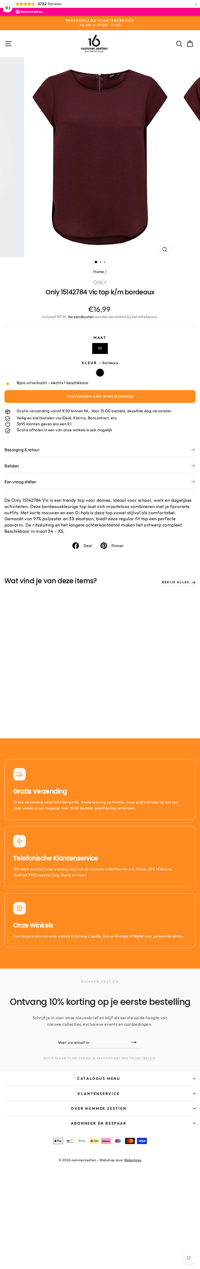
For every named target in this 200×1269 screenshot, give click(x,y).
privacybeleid (142, 1058)
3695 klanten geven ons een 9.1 (44, 423)
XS (100, 348)
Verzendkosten (81, 316)
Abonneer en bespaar (98, 1123)
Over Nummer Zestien (98, 1108)
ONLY (100, 282)
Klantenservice (99, 1093)
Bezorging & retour (21, 449)
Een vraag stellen (20, 481)
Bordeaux (100, 372)
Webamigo (132, 1160)
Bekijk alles (175, 582)
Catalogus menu (98, 1078)
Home (98, 271)
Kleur (100, 362)
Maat (100, 337)
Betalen (11, 465)
